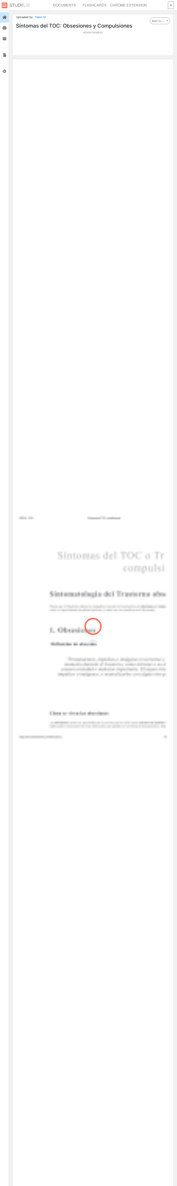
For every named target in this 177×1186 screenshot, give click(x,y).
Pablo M (40, 17)
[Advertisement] (93, 44)
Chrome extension (128, 5)
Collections (4, 38)
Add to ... (159, 21)
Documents (64, 5)
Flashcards (95, 5)
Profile (4, 71)
